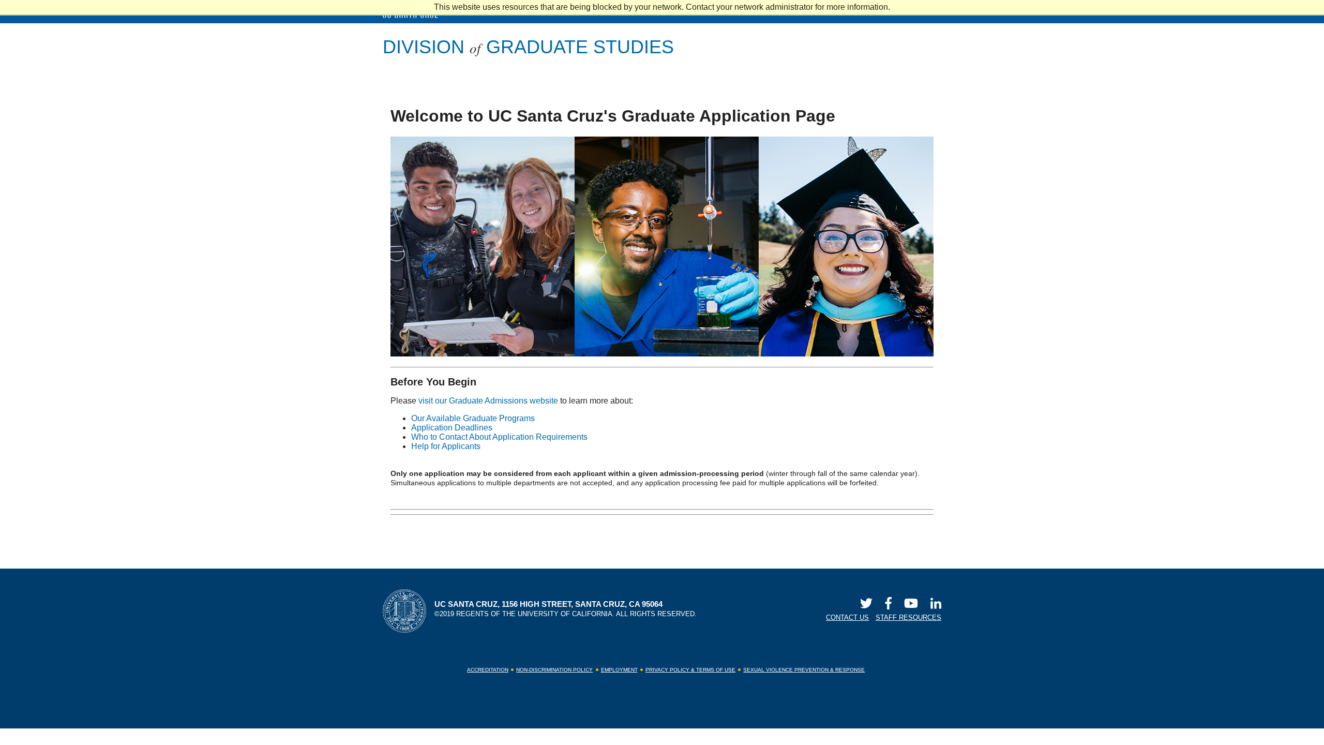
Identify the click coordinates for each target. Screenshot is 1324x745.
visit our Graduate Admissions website (488, 400)
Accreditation (487, 670)
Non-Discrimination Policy (554, 670)
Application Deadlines (451, 427)
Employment (619, 670)
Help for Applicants (445, 446)
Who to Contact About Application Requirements (499, 437)
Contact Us (847, 617)
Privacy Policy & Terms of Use (690, 670)
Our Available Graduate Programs (473, 418)
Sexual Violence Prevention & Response (804, 670)
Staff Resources (908, 617)
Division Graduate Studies (528, 46)
